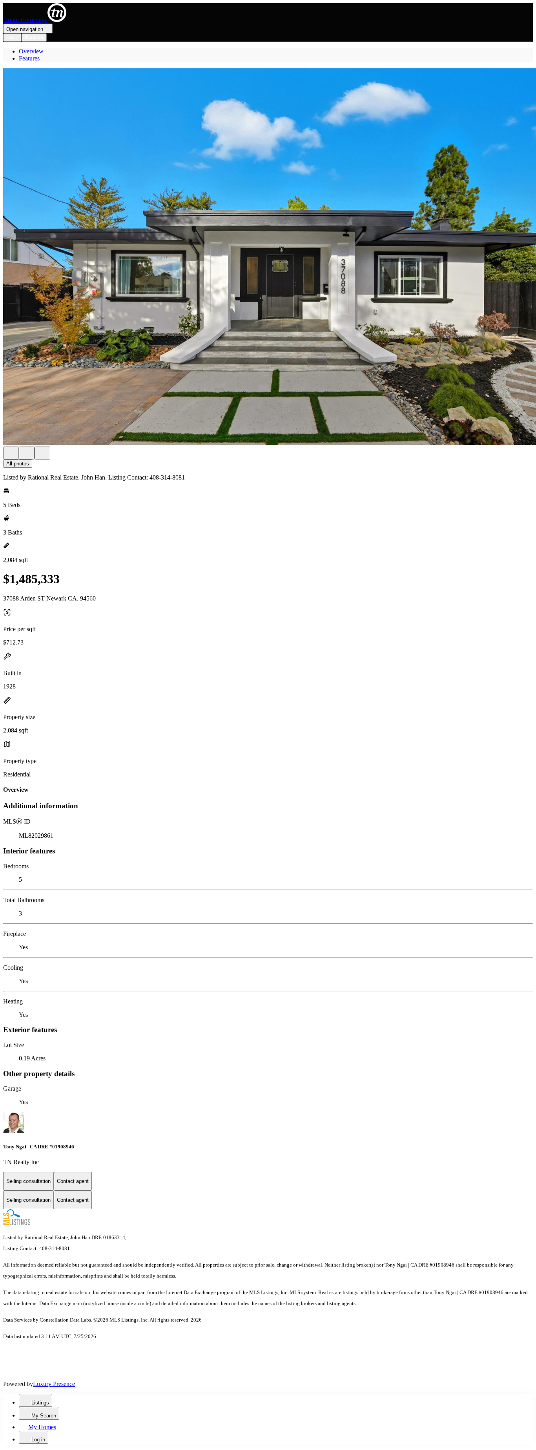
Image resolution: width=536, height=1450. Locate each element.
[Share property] (42, 453)
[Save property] (27, 453)
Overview (31, 51)
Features (29, 58)
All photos (17, 464)
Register (34, 37)
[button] (268, 257)
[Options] (11, 453)
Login (12, 37)
